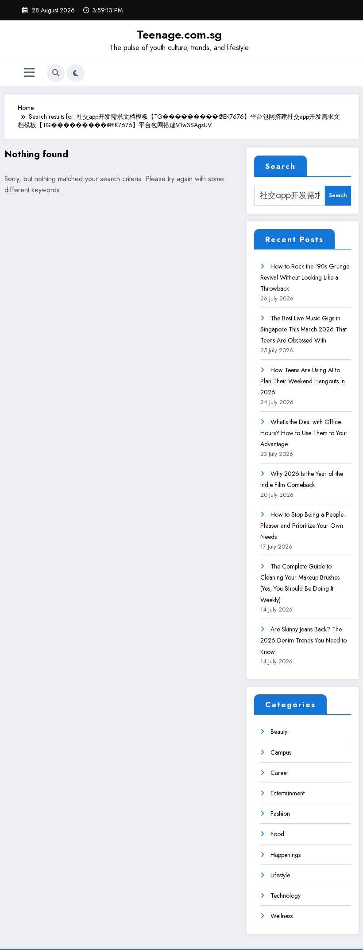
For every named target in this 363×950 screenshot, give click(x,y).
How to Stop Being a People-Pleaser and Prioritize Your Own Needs (302, 525)
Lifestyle (280, 875)
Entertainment (287, 793)
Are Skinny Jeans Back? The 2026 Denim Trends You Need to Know (303, 640)
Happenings (285, 854)
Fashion (280, 813)
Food (277, 833)
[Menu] (29, 72)
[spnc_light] (76, 73)
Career (279, 772)
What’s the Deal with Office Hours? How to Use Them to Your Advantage (304, 432)
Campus (280, 752)
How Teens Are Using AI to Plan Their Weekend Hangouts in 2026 (302, 381)
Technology (285, 895)
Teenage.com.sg (179, 34)
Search (280, 166)
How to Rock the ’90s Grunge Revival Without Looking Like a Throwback (304, 277)
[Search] (56, 73)
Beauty (278, 731)
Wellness (281, 915)
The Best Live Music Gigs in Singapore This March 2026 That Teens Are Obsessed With (303, 329)
